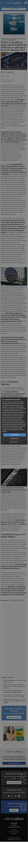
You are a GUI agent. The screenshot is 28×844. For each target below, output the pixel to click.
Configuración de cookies (14, 429)
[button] (14, 442)
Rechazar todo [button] (14, 438)
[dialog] (14, 420)
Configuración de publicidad (19, 426)
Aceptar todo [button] (14, 434)
